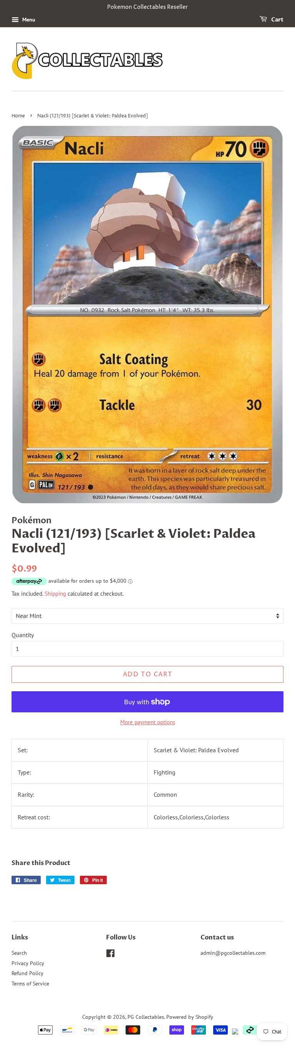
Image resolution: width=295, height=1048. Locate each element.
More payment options (147, 722)
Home (18, 116)
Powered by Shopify (189, 1016)
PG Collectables (146, 1016)
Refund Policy (27, 973)
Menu (28, 19)
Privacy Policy (28, 963)
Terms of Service (30, 983)
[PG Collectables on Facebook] (110, 954)
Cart (276, 19)
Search (19, 952)
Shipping (55, 593)
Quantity (23, 635)
